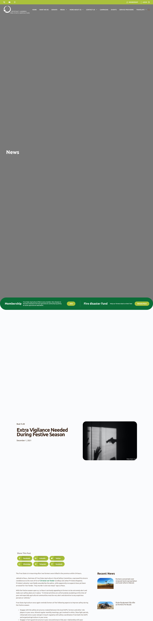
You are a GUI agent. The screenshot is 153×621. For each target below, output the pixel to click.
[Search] (149, 10)
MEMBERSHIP (133, 2)
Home (34, 9)
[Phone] (4, 2)
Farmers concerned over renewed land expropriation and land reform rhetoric (126, 581)
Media (62, 9)
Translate (140, 9)
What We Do (44, 9)
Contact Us (90, 9)
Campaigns (104, 9)
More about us (75, 9)
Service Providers (126, 9)
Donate (54, 9)
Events (114, 9)
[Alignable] (15, 2)
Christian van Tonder (47, 581)
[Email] (9, 2)
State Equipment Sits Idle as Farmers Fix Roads (125, 604)
